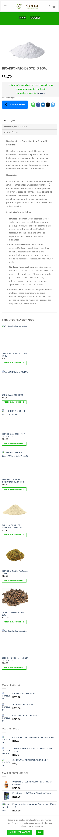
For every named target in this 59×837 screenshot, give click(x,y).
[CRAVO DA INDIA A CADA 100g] (15, 599)
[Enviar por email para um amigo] (48, 104)
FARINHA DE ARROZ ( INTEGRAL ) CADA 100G (12, 527)
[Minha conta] (49, 6)
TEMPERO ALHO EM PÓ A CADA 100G (13, 435)
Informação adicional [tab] (16, 126)
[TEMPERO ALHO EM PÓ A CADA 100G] (15, 420)
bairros (41, 93)
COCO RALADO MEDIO (12, 395)
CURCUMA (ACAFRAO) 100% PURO (14, 355)
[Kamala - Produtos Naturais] (27, 6)
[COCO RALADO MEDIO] (15, 381)
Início (22, 17)
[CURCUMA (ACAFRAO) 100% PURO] (15, 338)
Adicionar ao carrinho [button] (14, 363)
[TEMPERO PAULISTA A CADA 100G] (15, 555)
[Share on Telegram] (53, 104)
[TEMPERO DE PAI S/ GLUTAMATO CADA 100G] (15, 464)
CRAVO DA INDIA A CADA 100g (13, 614)
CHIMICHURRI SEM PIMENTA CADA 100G (15, 659)
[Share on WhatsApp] (33, 104)
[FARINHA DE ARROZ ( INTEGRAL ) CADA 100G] (15, 510)
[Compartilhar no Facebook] (38, 104)
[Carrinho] (54, 6)
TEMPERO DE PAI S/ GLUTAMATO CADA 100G (13, 481)
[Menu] (5, 6)
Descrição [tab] (9, 121)
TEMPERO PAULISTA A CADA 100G (14, 572)
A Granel (35, 17)
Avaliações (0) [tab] (11, 132)
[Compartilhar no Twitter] (43, 104)
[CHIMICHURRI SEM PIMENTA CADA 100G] (15, 642)
